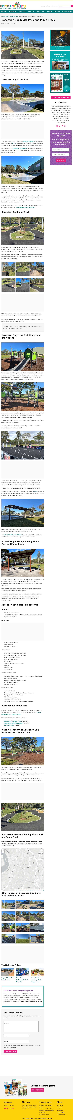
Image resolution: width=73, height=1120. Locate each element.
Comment (7, 1023)
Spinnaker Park (9, 725)
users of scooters (28, 141)
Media (58, 1109)
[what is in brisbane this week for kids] (60, 52)
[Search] (72, 6)
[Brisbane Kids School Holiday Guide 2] (60, 73)
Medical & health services (29, 1107)
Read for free (37, 1090)
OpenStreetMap (40, 890)
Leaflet (17, 890)
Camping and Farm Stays (46, 1109)
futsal (35, 491)
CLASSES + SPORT (40, 11)
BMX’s (14, 143)
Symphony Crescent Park (12, 721)
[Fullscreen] (42, 850)
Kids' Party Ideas (44, 1114)
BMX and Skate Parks (12, 16)
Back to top (25, 1118)
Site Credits (48, 1118)
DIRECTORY (31, 11)
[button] (3, 850)
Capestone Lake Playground (13, 723)
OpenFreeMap (22, 890)
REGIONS (49, 11)
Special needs (25, 1109)
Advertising (60, 1110)
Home (3, 16)
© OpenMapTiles (29, 890)
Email (6, 1041)
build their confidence (20, 148)
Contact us (60, 1105)
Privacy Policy (61, 1114)
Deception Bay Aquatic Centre (13, 535)
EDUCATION (57, 11)
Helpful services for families (29, 1105)
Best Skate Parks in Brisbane (25, 207)
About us (59, 1107)
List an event (60, 1112)
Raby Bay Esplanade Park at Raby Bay (22, 980)
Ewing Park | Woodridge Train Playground (36, 980)
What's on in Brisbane (61, 97)
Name (6, 1036)
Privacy (32, 1118)
